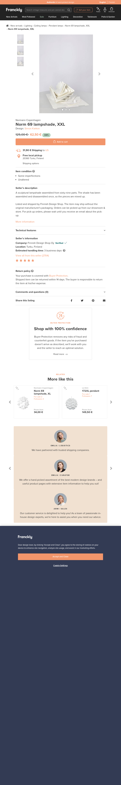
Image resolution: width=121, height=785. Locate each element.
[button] (32, 73)
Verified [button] (59, 243)
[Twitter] (82, 301)
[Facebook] (71, 301)
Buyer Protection (58, 275)
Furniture (52, 17)
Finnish (112, 2)
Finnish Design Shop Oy (41, 243)
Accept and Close (60, 556)
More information (25, 221)
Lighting (64, 17)
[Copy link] (104, 301)
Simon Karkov (32, 128)
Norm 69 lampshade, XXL (77, 25)
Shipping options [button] (31, 163)
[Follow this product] (17, 388)
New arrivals (17, 25)
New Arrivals (11, 17)
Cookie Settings (60, 565)
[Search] (69, 10)
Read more (58, 354)
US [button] (47, 150)
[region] (60, 655)
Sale (42, 17)
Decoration (78, 17)
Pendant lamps (56, 25)
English (103, 2)
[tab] (60, 230)
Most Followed (28, 17)
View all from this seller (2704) (32, 255)
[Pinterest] (93, 301)
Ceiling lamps (40, 25)
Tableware (92, 17)
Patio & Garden (108, 17)
